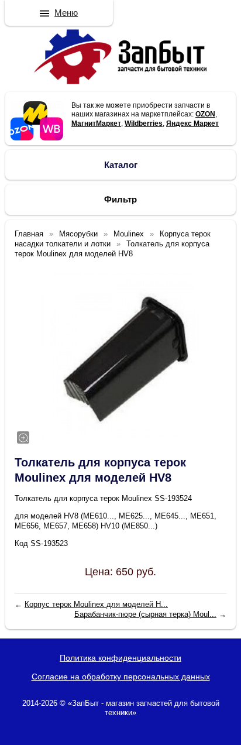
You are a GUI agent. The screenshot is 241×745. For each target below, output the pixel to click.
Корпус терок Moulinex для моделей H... (96, 604)
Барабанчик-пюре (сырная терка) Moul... (145, 614)
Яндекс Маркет (192, 123)
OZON (205, 114)
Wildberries (144, 123)
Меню (66, 13)
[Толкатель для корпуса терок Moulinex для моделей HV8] (120, 355)
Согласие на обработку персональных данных (121, 676)
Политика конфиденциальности (120, 657)
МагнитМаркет (96, 123)
